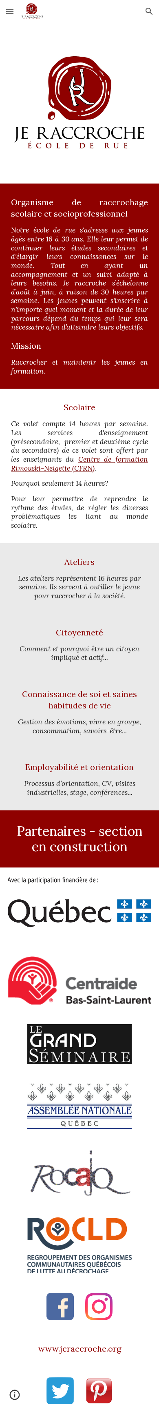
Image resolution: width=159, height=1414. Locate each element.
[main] (79, 286)
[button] (10, 11)
